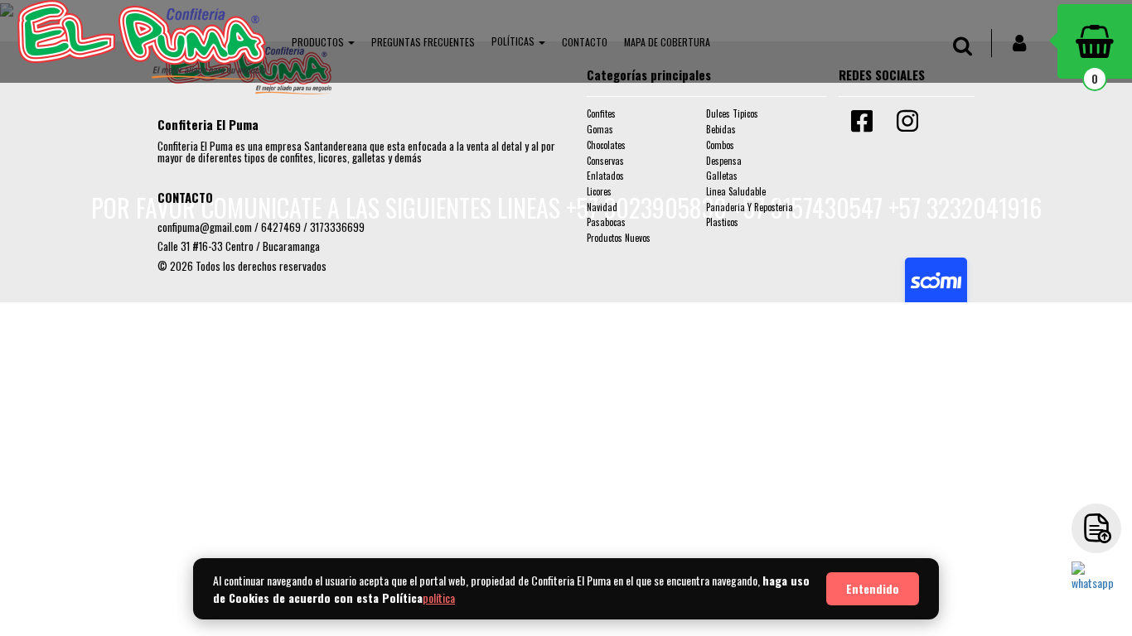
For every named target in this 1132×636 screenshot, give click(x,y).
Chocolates (606, 145)
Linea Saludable (736, 191)
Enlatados (605, 175)
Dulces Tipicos (732, 113)
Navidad (602, 207)
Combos (720, 145)
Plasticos (722, 222)
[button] (323, 41)
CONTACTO (584, 42)
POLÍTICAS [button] (514, 41)
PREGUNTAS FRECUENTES (423, 42)
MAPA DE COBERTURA (667, 42)
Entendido (872, 588)
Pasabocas (606, 222)
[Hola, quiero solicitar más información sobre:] (1096, 586)
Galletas (722, 175)
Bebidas (721, 129)
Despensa (724, 160)
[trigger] (1096, 528)
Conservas (605, 160)
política (439, 597)
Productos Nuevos (619, 237)
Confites (601, 113)
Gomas (600, 129)
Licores (599, 191)
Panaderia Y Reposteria (749, 207)
